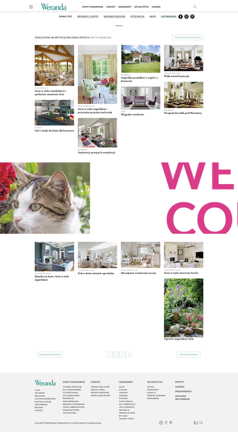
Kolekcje (151, 393)
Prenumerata (183, 391)
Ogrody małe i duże (100, 387)
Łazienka (123, 395)
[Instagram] (187, 17)
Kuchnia (38, 128)
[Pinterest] (192, 17)
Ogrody (110, 6)
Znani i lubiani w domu (74, 407)
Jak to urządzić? (127, 407)
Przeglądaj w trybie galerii (188, 37)
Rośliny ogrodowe (100, 393)
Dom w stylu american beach (181, 273)
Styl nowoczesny (71, 395)
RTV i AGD (123, 416)
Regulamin (40, 396)
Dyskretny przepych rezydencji (96, 152)
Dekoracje (124, 410)
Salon (123, 112)
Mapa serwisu (41, 405)
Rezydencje (125, 75)
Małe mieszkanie (70, 401)
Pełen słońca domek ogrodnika (96, 273)
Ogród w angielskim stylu (179, 339)
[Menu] (31, 7)
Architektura (69, 413)
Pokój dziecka (126, 401)
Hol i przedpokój (127, 404)
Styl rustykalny (41, 88)
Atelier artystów (71, 410)
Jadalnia (123, 393)
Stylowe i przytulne (86, 106)
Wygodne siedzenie (132, 114)
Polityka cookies (43, 402)
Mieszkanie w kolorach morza (138, 273)
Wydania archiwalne (182, 397)
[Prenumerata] (196, 423)
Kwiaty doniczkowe (100, 395)
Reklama (39, 407)
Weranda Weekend (114, 16)
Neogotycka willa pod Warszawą (182, 113)
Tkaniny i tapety (126, 419)
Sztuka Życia (141, 6)
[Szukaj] (195, 7)
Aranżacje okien (127, 413)
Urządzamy (124, 6)
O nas (37, 390)
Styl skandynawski (72, 390)
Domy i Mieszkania (92, 6)
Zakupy (179, 382)
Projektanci (153, 390)
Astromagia (137, 16)
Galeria (156, 6)
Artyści (150, 387)
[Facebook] (181, 17)
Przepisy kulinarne (156, 395)
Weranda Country (88, 16)
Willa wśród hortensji (176, 76)
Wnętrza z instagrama (74, 404)
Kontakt (39, 410)
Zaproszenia (153, 398)
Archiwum (40, 393)
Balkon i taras (98, 390)
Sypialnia (123, 398)
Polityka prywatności (45, 399)
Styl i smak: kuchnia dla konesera (54, 130)
